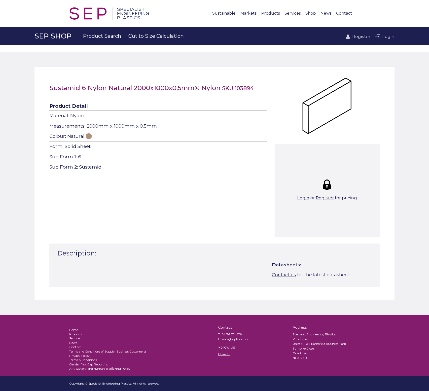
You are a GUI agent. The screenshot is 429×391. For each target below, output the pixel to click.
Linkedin (224, 354)
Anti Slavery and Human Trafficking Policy (99, 368)
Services (293, 13)
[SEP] (109, 13)
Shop (310, 13)
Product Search (102, 36)
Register (361, 36)
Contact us (284, 275)
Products (270, 13)
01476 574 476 (231, 334)
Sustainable (224, 13)
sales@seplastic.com (236, 339)
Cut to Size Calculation (156, 36)
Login (388, 36)
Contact (344, 13)
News (326, 13)
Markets (248, 13)
